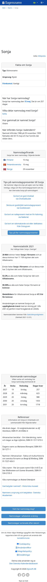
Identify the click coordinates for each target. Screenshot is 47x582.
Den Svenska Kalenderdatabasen (23, 563)
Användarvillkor (24, 547)
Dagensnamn (13, 3)
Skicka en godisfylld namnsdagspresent (23, 206)
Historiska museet (30, 486)
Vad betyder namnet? (11, 486)
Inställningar (24, 555)
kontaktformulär (23, 538)
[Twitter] (23, 575)
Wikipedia (42, 56)
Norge (9, 169)
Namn (10, 8)
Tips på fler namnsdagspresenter (23, 232)
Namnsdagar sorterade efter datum (23, 523)
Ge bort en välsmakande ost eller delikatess (23, 225)
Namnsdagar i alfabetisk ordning (23, 516)
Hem (3, 8)
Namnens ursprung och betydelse (17, 492)
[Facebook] (19, 575)
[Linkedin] (27, 575)
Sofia (4, 114)
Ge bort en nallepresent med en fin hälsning (23, 215)
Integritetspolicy (24, 551)
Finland (10, 160)
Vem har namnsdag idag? (24, 509)
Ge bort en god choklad (23, 197)
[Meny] (42, 2)
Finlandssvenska (14, 164)
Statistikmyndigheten (35, 314)
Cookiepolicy (24, 544)
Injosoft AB (31, 569)
